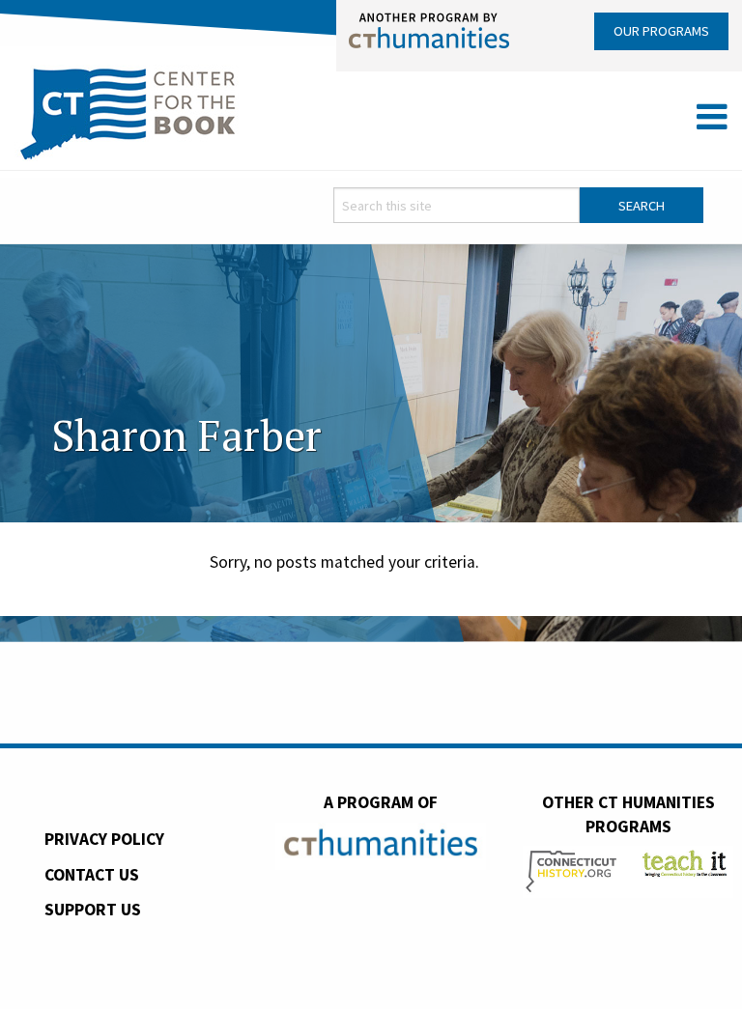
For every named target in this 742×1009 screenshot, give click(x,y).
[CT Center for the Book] (128, 111)
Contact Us (91, 874)
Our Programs (661, 31)
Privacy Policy (104, 839)
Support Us (92, 909)
